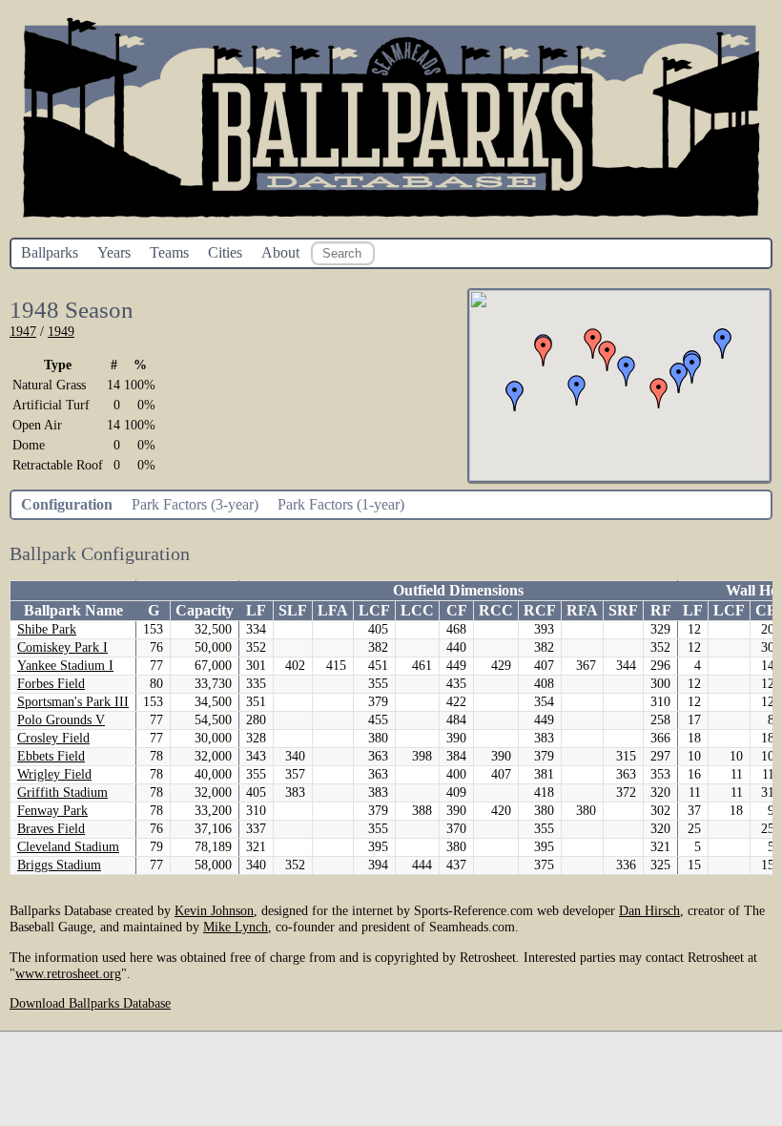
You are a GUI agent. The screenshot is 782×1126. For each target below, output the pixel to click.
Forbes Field (51, 684)
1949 (61, 331)
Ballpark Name (73, 610)
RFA (582, 610)
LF (256, 610)
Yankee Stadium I (65, 665)
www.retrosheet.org (68, 973)
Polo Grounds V (61, 720)
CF (456, 610)
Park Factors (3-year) (195, 504)
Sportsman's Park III (73, 702)
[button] (543, 351)
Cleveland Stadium (68, 847)
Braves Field (51, 829)
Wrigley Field (54, 774)
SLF (292, 610)
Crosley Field (53, 738)
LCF (374, 610)
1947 (23, 331)
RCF (540, 610)
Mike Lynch (235, 926)
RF (660, 610)
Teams (169, 252)
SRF (623, 610)
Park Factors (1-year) (341, 504)
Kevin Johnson (214, 910)
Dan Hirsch (649, 910)
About (280, 252)
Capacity (204, 610)
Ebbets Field (51, 756)
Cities (225, 252)
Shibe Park (46, 629)
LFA (333, 610)
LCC (417, 610)
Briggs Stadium (59, 865)
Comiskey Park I (62, 647)
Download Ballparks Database (90, 1003)
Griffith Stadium (62, 792)
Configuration (67, 504)
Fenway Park (52, 810)
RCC (496, 610)
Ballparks (49, 252)
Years (114, 252)
